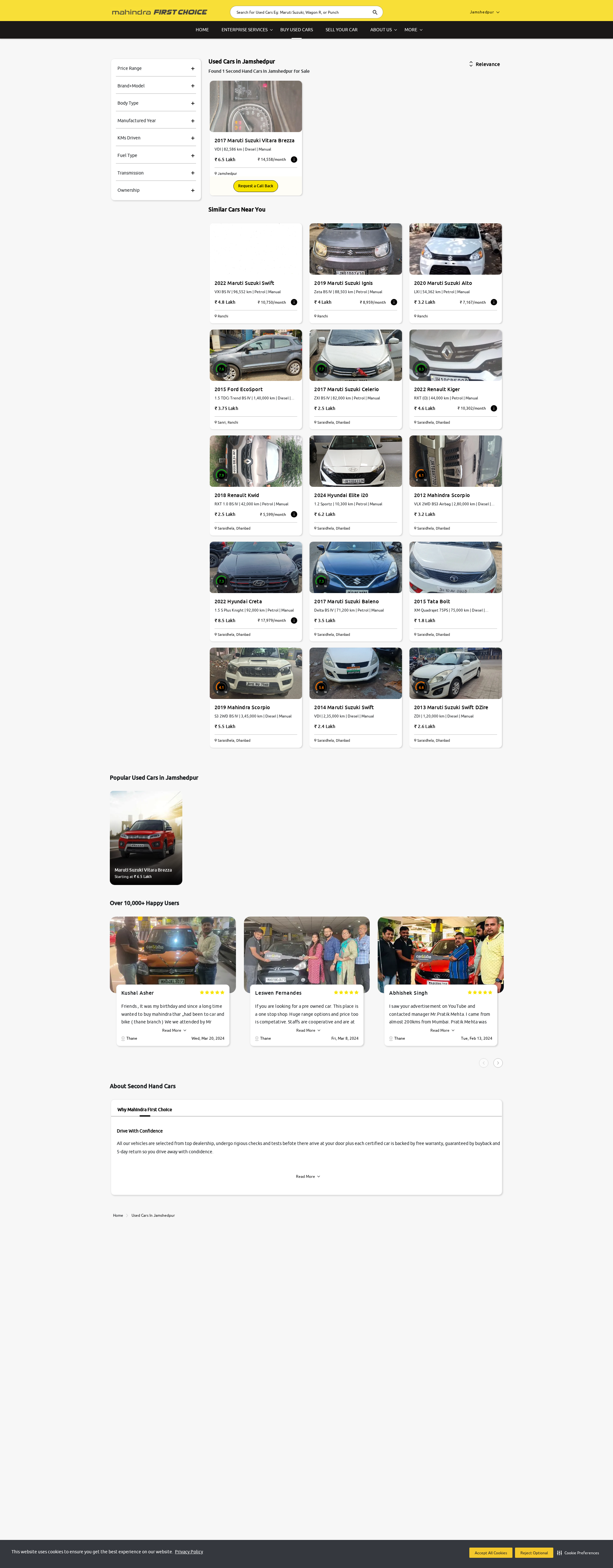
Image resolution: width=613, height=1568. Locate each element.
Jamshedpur (482, 12)
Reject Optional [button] (534, 1552)
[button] (578, 1553)
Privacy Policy (189, 1551)
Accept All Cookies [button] (491, 1552)
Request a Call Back (255, 185)
